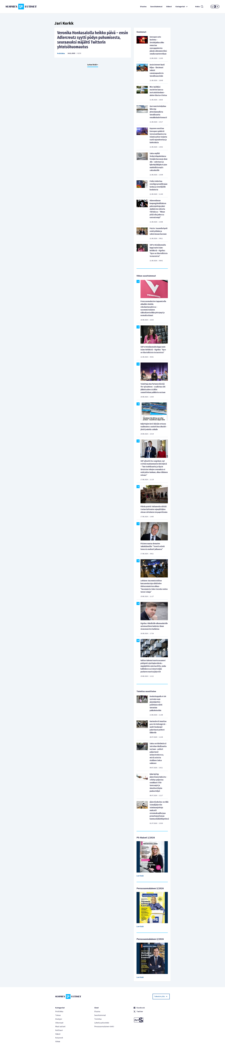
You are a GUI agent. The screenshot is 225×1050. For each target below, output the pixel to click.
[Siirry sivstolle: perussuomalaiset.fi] (151, 1020)
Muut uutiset (60, 1026)
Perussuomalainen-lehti (104, 1026)
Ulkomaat (59, 1022)
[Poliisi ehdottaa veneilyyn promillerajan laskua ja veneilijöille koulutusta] (142, 187)
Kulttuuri (59, 1030)
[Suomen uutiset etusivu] (23, 6)
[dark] (212, 6)
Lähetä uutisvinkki (101, 1022)
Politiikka (61, 53)
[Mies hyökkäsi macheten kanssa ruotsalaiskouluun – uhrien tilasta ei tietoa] (142, 93)
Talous (58, 1015)
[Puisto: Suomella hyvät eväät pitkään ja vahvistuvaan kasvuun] (142, 233)
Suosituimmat (156, 6)
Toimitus (98, 1019)
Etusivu (143, 6)
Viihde (57, 1041)
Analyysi (58, 1019)
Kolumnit (59, 1038)
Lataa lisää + (92, 64)
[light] (217, 6)
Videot (169, 6)
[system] (215, 6)
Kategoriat (180, 6)
